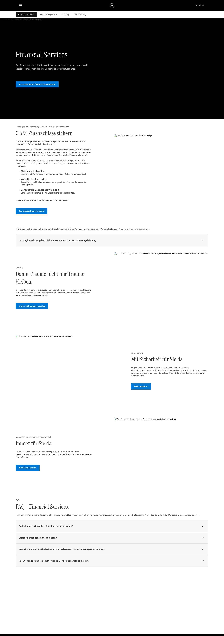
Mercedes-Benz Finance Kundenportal (37, 84)
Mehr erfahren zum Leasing (32, 306)
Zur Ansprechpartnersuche (31, 211)
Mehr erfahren (141, 386)
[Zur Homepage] (112, 5)
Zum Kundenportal (27, 467)
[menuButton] (20, 5)
